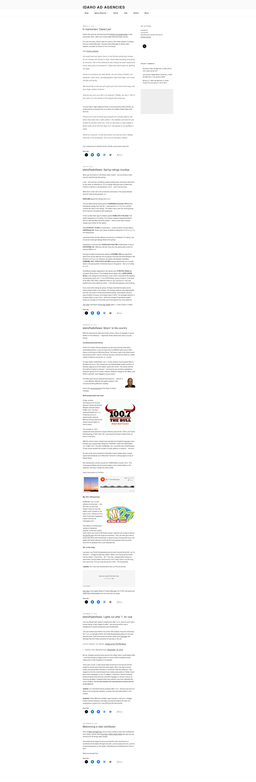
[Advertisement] (157, 101)
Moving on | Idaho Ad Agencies (152, 81)
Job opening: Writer (159, 77)
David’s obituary (92, 51)
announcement (95, 388)
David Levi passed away (119, 34)
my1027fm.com (88, 535)
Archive (136, 13)
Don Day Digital (104, 304)
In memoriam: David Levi (97, 29)
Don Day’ (104, 734)
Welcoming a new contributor (99, 726)
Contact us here (146, 37)
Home (86, 13)
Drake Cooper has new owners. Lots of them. (156, 82)
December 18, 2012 (115, 649)
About (146, 13)
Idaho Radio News (115, 734)
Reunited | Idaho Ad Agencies (152, 68)
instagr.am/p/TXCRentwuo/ (115, 644)
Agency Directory (100, 13)
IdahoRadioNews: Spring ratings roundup (106, 169)
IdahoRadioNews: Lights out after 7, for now (107, 616)
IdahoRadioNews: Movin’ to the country (105, 328)
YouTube (123, 636)
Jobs (126, 13)
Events (116, 13)
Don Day (86, 304)
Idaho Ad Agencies (104, 7)
